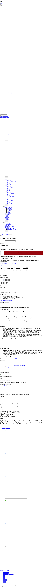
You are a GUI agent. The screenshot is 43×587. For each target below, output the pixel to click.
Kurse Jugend (9, 41)
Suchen (2, 243)
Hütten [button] (4, 206)
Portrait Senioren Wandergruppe (13, 50)
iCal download (4, 385)
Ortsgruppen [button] (5, 178)
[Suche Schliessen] (1, 235)
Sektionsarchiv (9, 61)
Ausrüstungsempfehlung (6, 428)
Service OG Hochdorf (11, 69)
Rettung (8, 35)
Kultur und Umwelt (8, 58)
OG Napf (9, 14)
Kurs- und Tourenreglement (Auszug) (7, 300)
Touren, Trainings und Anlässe (10, 9)
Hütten (4, 576)
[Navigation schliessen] (1, 5)
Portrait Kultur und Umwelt (12, 59)
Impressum (5, 580)
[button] (6, 140)
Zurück (1, 265)
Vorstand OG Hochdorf (11, 66)
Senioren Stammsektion (9, 48)
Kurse (6, 19)
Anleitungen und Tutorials (9, 110)
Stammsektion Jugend (11, 10)
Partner (4, 577)
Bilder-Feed (7, 26)
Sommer (8, 20)
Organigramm (9, 31)
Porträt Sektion (9, 30)
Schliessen (2, 360)
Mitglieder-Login (6, 572)
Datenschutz (5, 579)
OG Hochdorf (9, 13)
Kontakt (4, 582)
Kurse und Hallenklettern (9, 51)
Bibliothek (9, 62)
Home (4, 7)
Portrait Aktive (9, 45)
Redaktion (9, 34)
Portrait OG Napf (10, 71)
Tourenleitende (9, 46)
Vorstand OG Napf (10, 72)
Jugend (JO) (9, 37)
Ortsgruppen (5, 63)
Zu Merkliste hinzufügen (6, 384)
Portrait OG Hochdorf (11, 65)
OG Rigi (8, 15)
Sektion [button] (4, 141)
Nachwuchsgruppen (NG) (11, 40)
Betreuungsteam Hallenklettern (19, 365)
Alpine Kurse (9, 52)
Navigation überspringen (4, 117)
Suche (4, 578)
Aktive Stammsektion (9, 44)
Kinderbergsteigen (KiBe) (11, 38)
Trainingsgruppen (10, 57)
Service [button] (4, 222)
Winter (8, 21)
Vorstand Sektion (10, 32)
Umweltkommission (10, 60)
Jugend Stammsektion (9, 36)
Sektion (4, 28)
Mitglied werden (6, 573)
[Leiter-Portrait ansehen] (8, 367)
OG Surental (9, 16)
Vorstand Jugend (10, 43)
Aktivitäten (5, 8)
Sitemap (4, 581)
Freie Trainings (9, 56)
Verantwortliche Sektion (11, 33)
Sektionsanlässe (10, 17)
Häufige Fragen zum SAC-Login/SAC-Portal (8, 263)
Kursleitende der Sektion (11, 54)
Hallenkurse (9, 53)
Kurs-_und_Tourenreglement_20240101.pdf (12, 358)
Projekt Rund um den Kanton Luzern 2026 (12, 27)
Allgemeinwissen (10, 22)
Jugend (8, 68)
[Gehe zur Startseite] (4, 3)
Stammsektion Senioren (11, 12)
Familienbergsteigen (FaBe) (12, 39)
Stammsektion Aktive (11, 11)
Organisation (7, 29)
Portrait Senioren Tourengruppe (12, 49)
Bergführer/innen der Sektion (12, 55)
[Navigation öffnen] (11, 234)
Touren (3, 234)
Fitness (8, 47)
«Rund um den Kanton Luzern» (12, 18)
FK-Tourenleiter (10, 24)
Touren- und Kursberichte (9, 25)
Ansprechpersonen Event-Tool (12, 111)
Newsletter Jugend (10, 42)
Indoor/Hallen (9, 23)
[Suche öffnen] (9, 234)
